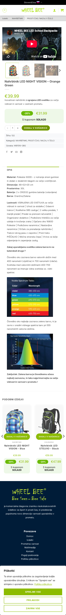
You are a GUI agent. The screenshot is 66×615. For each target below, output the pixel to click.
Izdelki (5, 18)
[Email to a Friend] (16, 152)
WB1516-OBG (20, 145)
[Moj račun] (54, 10)
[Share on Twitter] (12, 152)
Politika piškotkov (43, 584)
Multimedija (30, 547)
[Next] (59, 70)
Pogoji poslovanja (30, 555)
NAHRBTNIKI (17, 18)
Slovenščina (30, 2)
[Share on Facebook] (7, 152)
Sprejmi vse (33, 592)
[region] (33, 590)
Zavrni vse (33, 608)
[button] (4, 10)
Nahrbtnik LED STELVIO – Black (49, 447)
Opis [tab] (9, 170)
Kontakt (30, 551)
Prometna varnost (30, 544)
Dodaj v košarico (35, 128)
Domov (29, 536)
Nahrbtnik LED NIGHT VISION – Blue (17, 447)
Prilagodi (33, 600)
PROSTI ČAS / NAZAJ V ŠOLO (40, 18)
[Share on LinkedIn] (21, 152)
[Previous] (2, 442)
